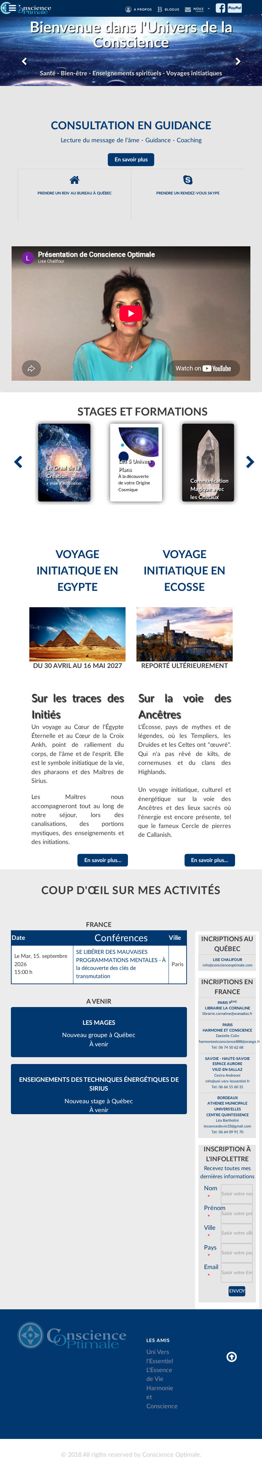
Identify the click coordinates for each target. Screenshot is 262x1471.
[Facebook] (222, 8)
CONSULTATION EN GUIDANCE (131, 125)
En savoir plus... (102, 860)
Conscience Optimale (171, 1455)
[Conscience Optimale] (26, 7)
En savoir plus (131, 159)
